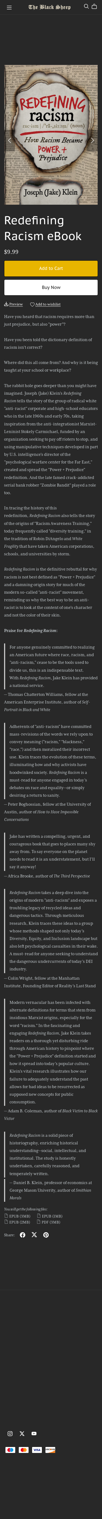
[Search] (86, 6)
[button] (9, 140)
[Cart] (96, 6)
